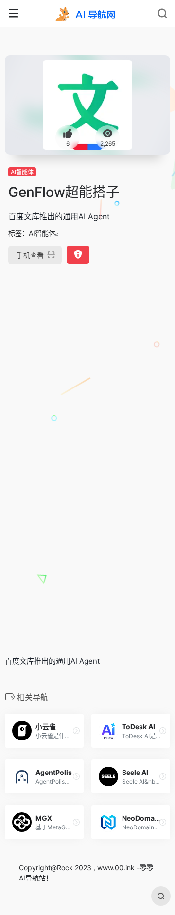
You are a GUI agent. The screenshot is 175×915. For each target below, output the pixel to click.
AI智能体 (22, 172)
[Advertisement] (87, 368)
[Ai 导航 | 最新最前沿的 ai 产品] (87, 13)
